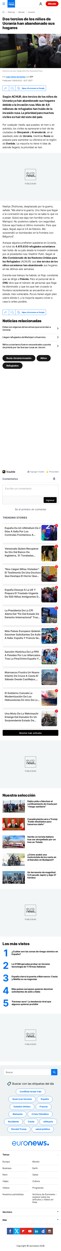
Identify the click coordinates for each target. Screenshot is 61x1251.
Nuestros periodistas (13, 1194)
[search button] (54, 1072)
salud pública (43, 1129)
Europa (6, 1161)
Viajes (5, 1181)
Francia (44, 1106)
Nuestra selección (19, 795)
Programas (37, 1187)
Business (7, 1168)
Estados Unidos (22, 1106)
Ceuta (31, 1121)
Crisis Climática (40, 1114)
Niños (44, 358)
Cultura (36, 1181)
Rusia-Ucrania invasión (18, 358)
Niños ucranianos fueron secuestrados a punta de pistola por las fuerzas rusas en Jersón (27, 346)
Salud (35, 1174)
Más (5, 1220)
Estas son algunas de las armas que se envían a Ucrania (27, 328)
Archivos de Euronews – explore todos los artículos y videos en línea (44, 1198)
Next (5, 1174)
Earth (35, 1168)
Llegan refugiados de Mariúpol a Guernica (24, 337)
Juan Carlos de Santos (15, 77)
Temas (6, 1154)
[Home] (3, 12)
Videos (6, 1187)
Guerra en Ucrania (22, 1099)
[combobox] (30, 1072)
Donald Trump (18, 1129)
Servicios (7, 1212)
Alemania (18, 1114)
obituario (48, 1121)
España (45, 1099)
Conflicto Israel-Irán (30, 1091)
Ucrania (31, 12)
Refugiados (12, 365)
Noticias (11, 12)
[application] (30, 51)
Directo (52, 3)
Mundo (21, 12)
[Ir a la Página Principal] (11, 4)
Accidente (13, 1121)
